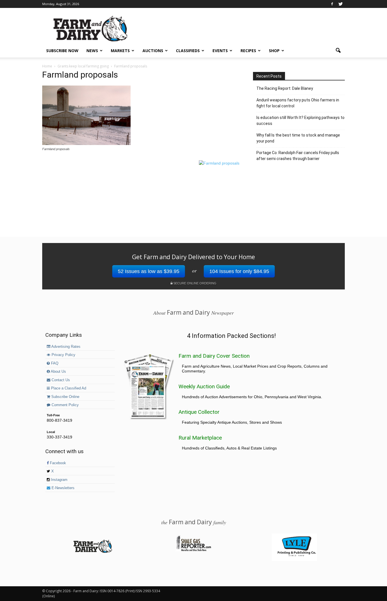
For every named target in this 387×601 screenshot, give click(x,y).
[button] (338, 50)
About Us (58, 372)
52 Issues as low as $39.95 (148, 271)
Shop (274, 50)
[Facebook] (332, 4)
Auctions (153, 50)
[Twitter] (340, 4)
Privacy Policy (62, 355)
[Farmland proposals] (86, 143)
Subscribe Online (64, 397)
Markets (120, 50)
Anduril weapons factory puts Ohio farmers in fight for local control (297, 103)
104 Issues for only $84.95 (239, 271)
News (92, 50)
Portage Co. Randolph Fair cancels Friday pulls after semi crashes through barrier (297, 155)
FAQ (54, 363)
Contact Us (60, 380)
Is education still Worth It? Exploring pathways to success (300, 120)
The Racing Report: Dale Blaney (284, 88)
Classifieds (188, 50)
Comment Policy (64, 405)
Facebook (57, 463)
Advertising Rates (65, 347)
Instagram (58, 480)
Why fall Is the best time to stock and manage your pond (298, 138)
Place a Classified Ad (68, 388)
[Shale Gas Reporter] (193, 550)
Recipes (248, 50)
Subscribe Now (62, 50)
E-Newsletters (62, 488)
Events (220, 50)
